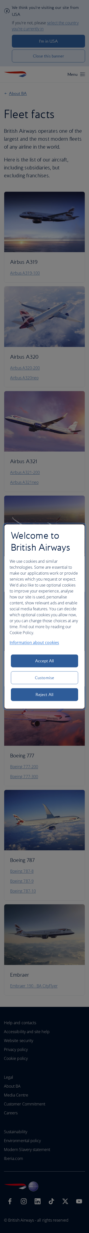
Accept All (44, 660)
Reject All (44, 694)
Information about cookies (34, 642)
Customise (44, 677)
